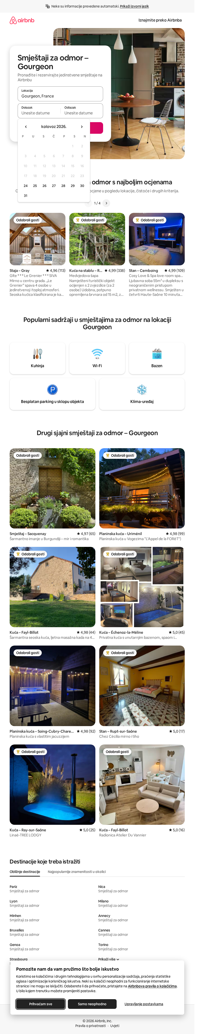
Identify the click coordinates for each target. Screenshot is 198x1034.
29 (73, 186)
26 (44, 186)
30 (82, 186)
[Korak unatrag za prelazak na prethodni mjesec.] (26, 126)
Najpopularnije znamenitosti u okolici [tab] (77, 872)
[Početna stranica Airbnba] (22, 20)
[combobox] (60, 96)
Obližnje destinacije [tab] (25, 872)
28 (63, 186)
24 (26, 186)
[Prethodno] (88, 203)
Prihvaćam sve (40, 1004)
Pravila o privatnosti (90, 1026)
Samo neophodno (92, 1004)
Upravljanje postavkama (144, 1004)
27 (54, 186)
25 (35, 186)
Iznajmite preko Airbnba (160, 20)
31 (25, 195)
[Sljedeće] (106, 203)
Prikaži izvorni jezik (134, 6)
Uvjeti (114, 1026)
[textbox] (39, 113)
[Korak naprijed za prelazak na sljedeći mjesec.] (81, 126)
